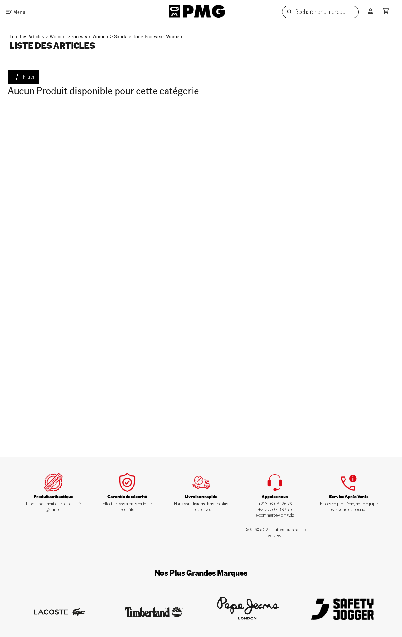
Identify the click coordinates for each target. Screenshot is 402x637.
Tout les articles (26, 36)
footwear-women (89, 36)
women (58, 36)
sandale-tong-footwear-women (148, 36)
